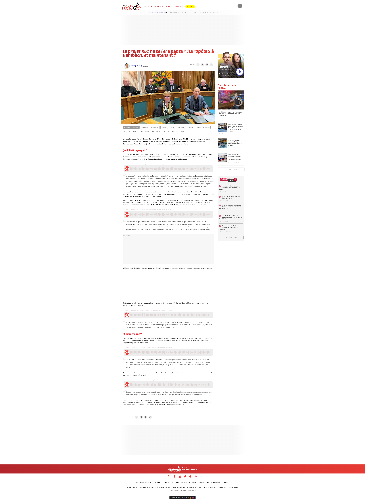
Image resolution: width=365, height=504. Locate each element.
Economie (162, 12)
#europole (144, 127)
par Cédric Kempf (136, 65)
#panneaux (190, 127)
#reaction (127, 131)
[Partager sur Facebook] (198, 65)
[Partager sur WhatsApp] (207, 65)
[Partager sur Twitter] (203, 65)
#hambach (154, 127)
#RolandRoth (156, 131)
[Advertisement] (182, 30)
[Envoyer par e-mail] (212, 65)
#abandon (180, 127)
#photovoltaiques (203, 127)
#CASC (135, 131)
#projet (164, 127)
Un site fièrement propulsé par (180, 497)
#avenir (166, 131)
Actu (156, 12)
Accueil (150, 12)
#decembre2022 (178, 131)
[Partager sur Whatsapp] (146, 417)
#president (145, 131)
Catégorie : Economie (131, 127)
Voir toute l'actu (231, 169)
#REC (172, 127)
